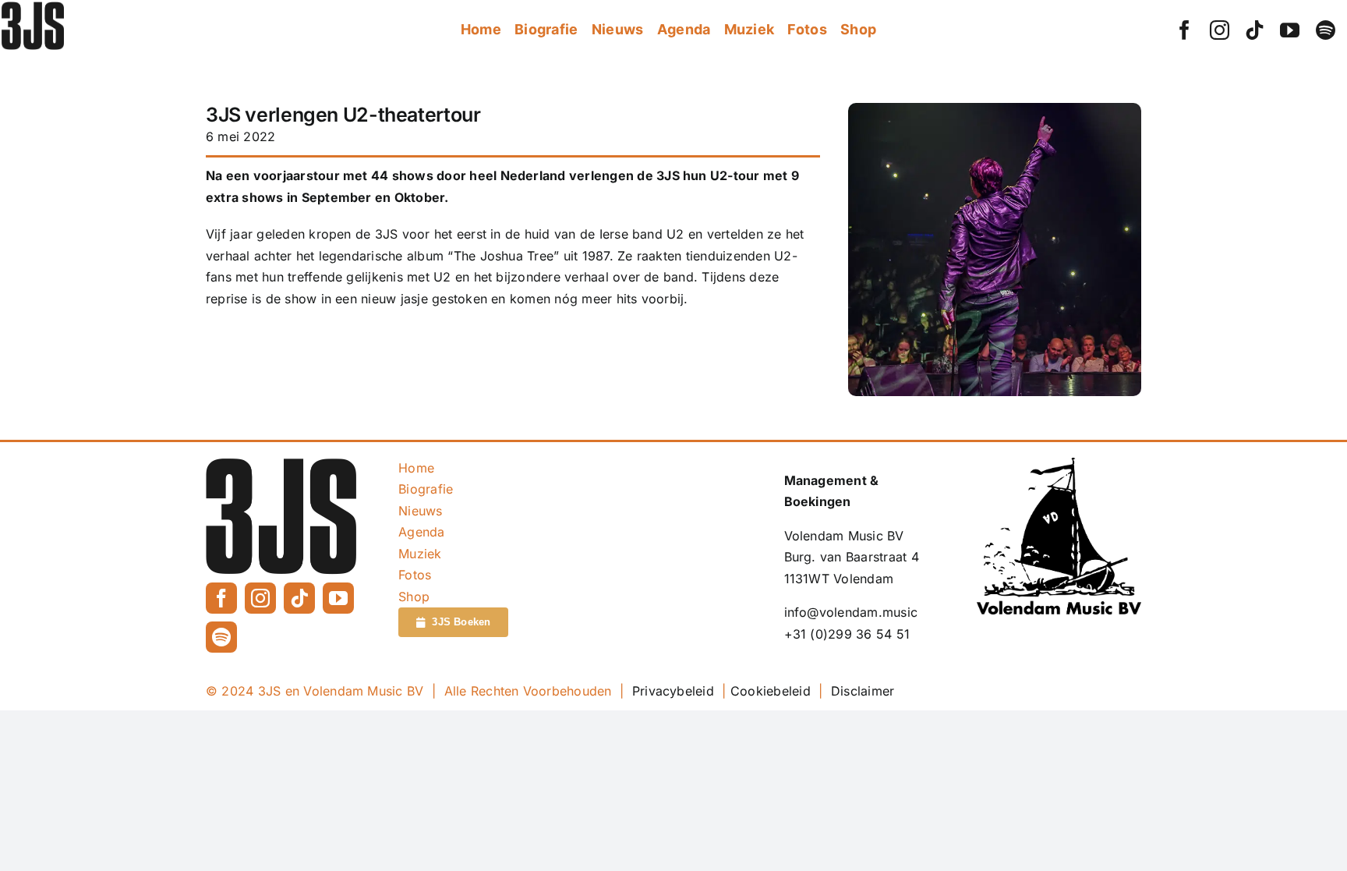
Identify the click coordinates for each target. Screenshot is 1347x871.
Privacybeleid (673, 691)
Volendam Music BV (844, 535)
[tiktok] (1254, 30)
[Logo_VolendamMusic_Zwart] (1059, 464)
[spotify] (1325, 30)
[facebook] (1184, 30)
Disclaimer (862, 691)
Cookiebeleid (770, 691)
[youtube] (1289, 30)
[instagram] (1219, 30)
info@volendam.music (851, 612)
